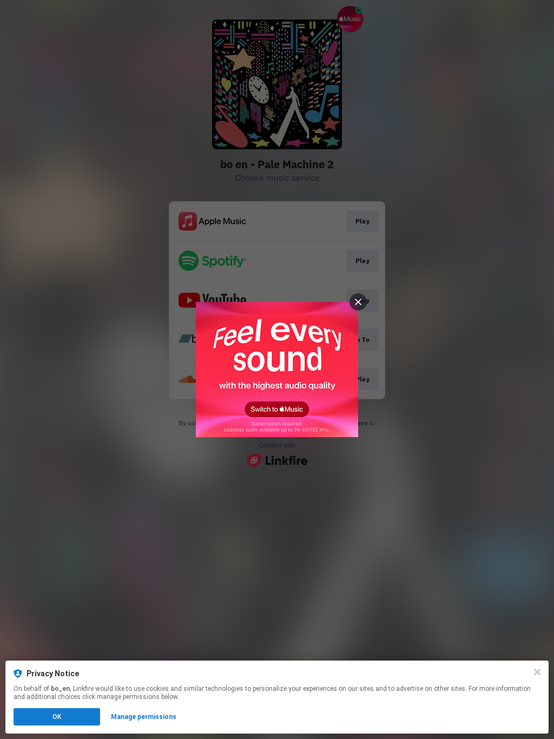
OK (56, 717)
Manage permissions (143, 717)
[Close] (537, 672)
